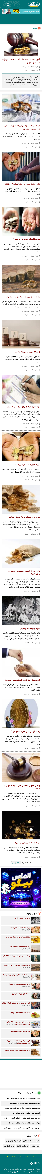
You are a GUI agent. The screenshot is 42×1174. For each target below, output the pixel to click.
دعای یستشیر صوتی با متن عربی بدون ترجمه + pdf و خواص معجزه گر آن (23, 1098)
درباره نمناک (23, 1156)
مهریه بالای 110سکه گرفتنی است (27, 464)
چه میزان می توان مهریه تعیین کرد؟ (25, 731)
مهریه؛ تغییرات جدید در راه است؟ (26, 239)
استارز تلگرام (35, 1146)
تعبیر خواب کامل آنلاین (31, 1140)
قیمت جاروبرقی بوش (13, 1140)
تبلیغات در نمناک (11, 1156)
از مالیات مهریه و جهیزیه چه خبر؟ (27, 351)
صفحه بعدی (16, 862)
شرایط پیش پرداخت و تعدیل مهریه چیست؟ (22, 680)
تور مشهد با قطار (23, 1146)
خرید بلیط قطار (9, 1146)
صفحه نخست (35, 1156)
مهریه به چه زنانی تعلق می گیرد (27, 842)
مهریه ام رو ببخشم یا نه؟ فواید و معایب (24, 517)
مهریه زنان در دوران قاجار (30, 628)
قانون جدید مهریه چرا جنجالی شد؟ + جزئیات (22, 184)
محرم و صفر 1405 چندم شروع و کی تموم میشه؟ (24, 1103)
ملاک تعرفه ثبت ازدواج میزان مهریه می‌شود (22, 406)
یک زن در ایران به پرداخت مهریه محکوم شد (22, 296)
